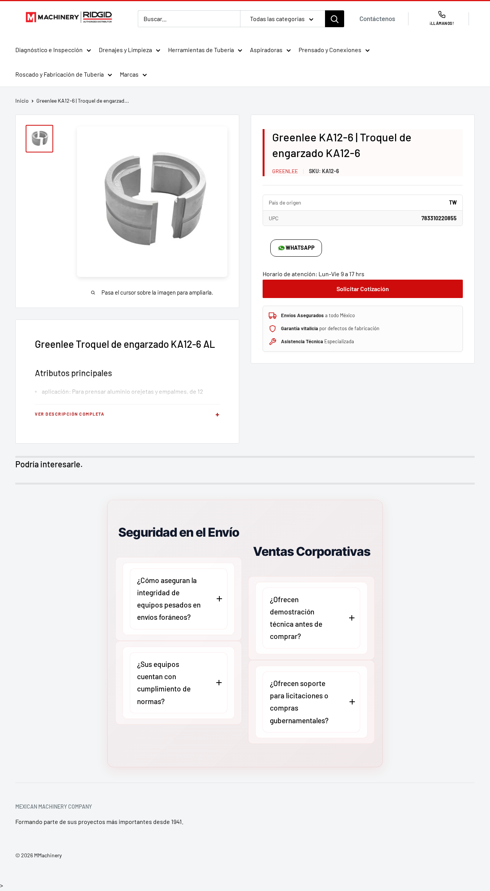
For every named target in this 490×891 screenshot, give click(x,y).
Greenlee (285, 171)
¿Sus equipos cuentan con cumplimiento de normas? (164, 683)
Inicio (22, 100)
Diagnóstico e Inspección (49, 49)
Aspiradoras (266, 49)
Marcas (129, 74)
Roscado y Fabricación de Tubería (59, 74)
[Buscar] (334, 18)
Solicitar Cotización (362, 288)
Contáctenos (377, 18)
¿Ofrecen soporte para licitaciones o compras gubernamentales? (299, 702)
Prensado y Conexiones (330, 49)
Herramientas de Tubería (201, 49)
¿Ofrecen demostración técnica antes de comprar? (296, 618)
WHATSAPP (300, 247)
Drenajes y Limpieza (125, 49)
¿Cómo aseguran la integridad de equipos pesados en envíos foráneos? (169, 599)
